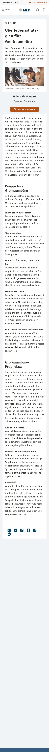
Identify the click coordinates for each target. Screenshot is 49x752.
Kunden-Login (39, 2)
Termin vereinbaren (24, 109)
